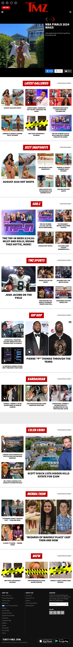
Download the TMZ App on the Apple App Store (45, 641)
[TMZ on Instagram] (15, 2)
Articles (4, 608)
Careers (28, 600)
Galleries (4, 623)
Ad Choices (5, 603)
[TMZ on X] (7, 2)
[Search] (70, 11)
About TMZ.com (6, 595)
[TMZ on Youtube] (11, 2)
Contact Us (29, 595)
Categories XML (6, 620)
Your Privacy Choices (12, 605)
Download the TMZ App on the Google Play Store (61, 641)
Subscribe (66, 604)
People (4, 625)
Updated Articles (7, 613)
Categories (5, 618)
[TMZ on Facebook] (2, 2)
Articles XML (5, 610)
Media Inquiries (30, 605)
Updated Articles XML (8, 615)
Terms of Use (6, 600)
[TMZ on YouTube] (58, 612)
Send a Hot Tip (30, 598)
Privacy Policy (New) (8, 598)
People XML (5, 628)
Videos (4, 633)
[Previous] (46, 19)
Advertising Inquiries (31, 603)
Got (6, 7)
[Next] (53, 19)
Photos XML (5, 630)
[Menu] (2, 11)
